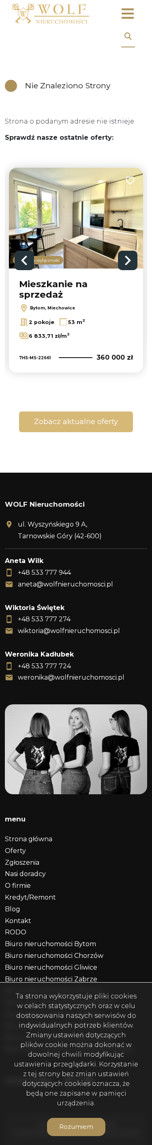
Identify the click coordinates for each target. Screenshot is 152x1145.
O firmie (18, 885)
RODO (15, 932)
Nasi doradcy (25, 874)
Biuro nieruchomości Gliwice (51, 967)
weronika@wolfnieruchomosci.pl (71, 677)
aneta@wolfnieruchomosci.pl (65, 584)
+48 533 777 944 (44, 572)
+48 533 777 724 (44, 666)
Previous (24, 260)
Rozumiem (76, 1126)
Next (127, 260)
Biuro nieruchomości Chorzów (54, 955)
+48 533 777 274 (44, 619)
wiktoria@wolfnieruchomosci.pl (69, 631)
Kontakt (18, 921)
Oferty (15, 851)
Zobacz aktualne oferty (76, 421)
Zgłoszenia (22, 862)
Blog (12, 909)
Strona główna (28, 839)
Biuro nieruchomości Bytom (50, 944)
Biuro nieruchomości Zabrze (51, 979)
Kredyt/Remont (30, 897)
